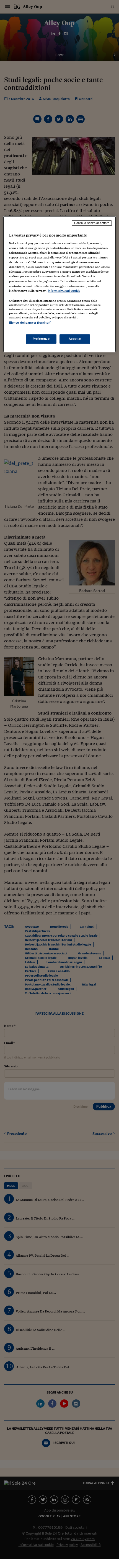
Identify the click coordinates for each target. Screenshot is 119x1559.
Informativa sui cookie (64, 290)
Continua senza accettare (92, 223)
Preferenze (41, 338)
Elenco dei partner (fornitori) (30, 322)
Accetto (75, 338)
